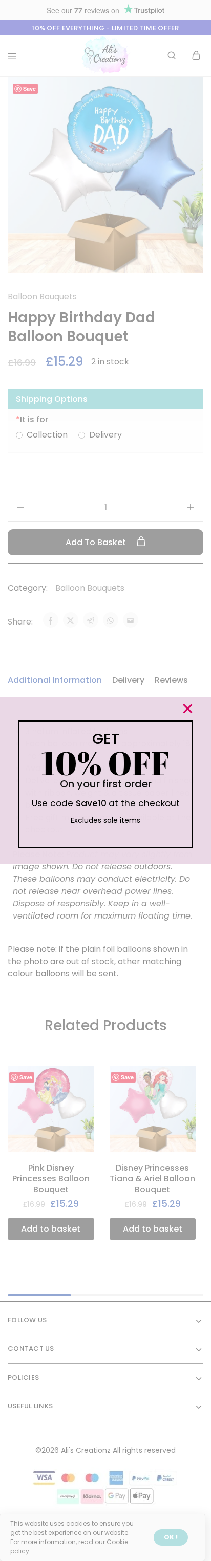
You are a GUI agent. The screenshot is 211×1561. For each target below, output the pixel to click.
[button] (187, 708)
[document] (105, 780)
